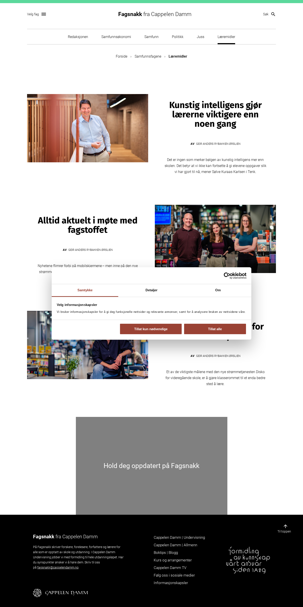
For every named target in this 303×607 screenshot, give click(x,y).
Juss (200, 37)
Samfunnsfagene (148, 56)
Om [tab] (218, 290)
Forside (121, 56)
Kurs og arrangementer (173, 560)
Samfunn (151, 37)
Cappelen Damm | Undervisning (179, 537)
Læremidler (226, 37)
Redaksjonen (78, 37)
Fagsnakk (154, 14)
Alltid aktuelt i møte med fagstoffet (88, 225)
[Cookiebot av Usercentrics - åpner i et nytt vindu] (227, 275)
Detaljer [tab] (152, 290)
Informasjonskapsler (171, 583)
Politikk (177, 37)
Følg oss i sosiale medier (174, 575)
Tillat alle (215, 329)
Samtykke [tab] (85, 290)
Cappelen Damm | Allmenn (175, 545)
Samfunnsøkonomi (116, 37)
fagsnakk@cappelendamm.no (58, 567)
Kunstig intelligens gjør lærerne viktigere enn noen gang (215, 114)
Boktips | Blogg (166, 552)
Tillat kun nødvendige (150, 329)
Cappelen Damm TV (170, 567)
